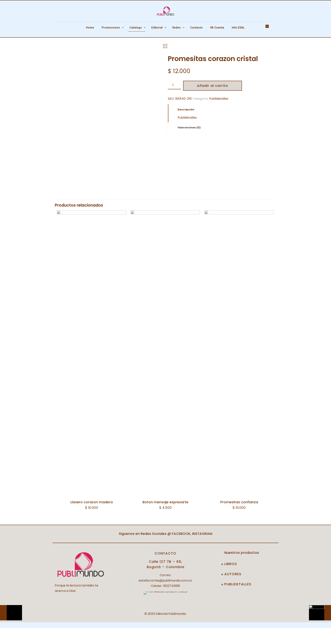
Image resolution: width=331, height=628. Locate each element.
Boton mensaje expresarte (165, 502)
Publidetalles (218, 98)
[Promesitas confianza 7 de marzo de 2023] (320, 612)
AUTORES (232, 574)
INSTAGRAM (202, 533)
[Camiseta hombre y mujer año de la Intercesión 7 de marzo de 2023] (11, 612)
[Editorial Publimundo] (166, 11)
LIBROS (230, 563)
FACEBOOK (181, 533)
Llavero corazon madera (91, 502)
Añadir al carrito (212, 85)
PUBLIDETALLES (237, 584)
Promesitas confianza (239, 502)
